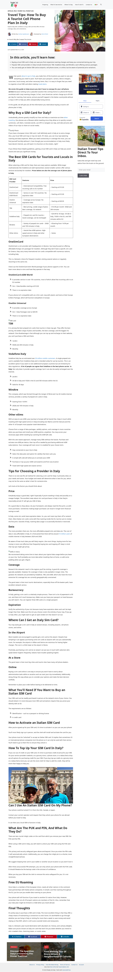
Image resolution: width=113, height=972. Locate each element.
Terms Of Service (65, 964)
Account (81, 964)
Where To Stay (69, 4)
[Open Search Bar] (101, 4)
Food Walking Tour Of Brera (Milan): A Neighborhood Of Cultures (57, 954)
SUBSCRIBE (83, 175)
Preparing (45, 4)
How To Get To (79, 4)
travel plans (42, 84)
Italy (15, 11)
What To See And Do (56, 4)
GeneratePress (66, 970)
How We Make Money (52, 964)
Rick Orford (45, 34)
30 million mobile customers (45, 358)
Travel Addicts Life (63, 967)
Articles (10, 11)
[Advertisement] (90, 208)
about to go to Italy (28, 76)
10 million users (64, 534)
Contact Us (89, 4)
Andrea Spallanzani (23, 34)
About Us (32, 964)
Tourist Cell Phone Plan (26, 11)
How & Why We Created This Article (20, 39)
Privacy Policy (40, 964)
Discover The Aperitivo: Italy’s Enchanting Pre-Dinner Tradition (22, 953)
